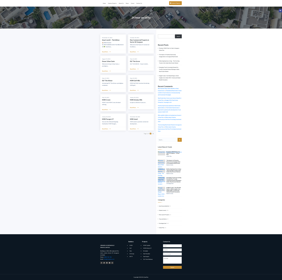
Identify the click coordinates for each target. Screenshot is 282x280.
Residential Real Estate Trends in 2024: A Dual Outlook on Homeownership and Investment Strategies (170, 93)
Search (178, 36)
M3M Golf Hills (135, 80)
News (127, 3)
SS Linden (145, 251)
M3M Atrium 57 (147, 248)
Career (132, 3)
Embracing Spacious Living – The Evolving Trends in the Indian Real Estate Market (169, 62)
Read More (105, 51)
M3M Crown (106, 100)
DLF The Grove (135, 61)
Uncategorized (169, 183)
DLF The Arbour (107, 80)
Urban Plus (169, 156)
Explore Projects (112, 3)
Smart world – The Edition (110, 40)
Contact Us (139, 3)
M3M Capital (146, 245)
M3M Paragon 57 (108, 119)
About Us (121, 3)
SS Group (132, 253)
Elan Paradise (146, 253)
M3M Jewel (134, 119)
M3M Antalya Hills (136, 100)
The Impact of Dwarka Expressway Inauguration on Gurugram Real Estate (168, 55)
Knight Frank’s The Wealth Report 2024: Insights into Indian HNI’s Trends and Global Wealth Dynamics (169, 77)
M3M (131, 245)
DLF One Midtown (148, 259)
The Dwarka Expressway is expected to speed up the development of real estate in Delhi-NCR (169, 110)
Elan (131, 251)
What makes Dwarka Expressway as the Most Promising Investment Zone (169, 119)
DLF (131, 248)
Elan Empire (146, 256)
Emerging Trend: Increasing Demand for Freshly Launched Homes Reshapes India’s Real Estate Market (169, 69)
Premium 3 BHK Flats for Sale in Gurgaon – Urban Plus (169, 49)
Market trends (169, 165)
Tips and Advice (163, 219)
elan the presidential (164, 206)
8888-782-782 (108, 257)
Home (104, 3)
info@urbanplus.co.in (109, 259)
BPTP (131, 256)
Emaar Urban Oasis (108, 61)
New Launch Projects (164, 214)
